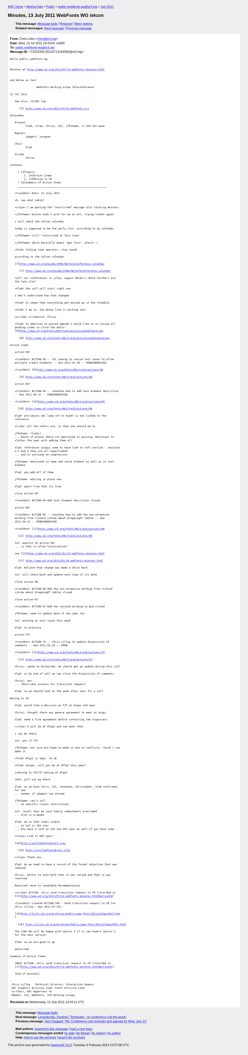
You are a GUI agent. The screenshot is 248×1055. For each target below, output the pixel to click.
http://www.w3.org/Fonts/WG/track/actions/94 (71, 401)
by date (70, 1033)
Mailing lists (35, 6)
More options (84, 23)
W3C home (15, 6)
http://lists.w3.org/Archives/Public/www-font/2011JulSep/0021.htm (70, 913)
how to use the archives (40, 1037)
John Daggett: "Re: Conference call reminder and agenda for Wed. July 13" (95, 1021)
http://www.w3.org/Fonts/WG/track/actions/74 (71, 652)
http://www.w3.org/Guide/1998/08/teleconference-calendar (62, 263)
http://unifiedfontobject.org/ (43, 843)
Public (50, 6)
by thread (83, 1033)
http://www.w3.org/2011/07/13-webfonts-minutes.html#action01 (66, 896)
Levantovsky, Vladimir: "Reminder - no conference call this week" (82, 1017)
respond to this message (51, 1029)
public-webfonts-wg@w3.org (77, 6)
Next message (54, 28)
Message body (48, 23)
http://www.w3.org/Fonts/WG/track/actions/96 (71, 528)
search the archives (71, 1037)
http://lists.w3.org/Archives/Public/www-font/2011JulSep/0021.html (76, 924)
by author (114, 1033)
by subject (99, 1033)
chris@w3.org (46, 38)
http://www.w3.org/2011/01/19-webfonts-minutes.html (66, 553)
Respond (66, 23)
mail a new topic (81, 1029)
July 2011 (107, 6)
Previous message (79, 28)
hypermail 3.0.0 (61, 1045)
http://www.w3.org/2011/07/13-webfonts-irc (57, 108)
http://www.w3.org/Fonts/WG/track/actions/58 (69, 369)
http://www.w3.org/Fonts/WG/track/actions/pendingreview (61, 330)
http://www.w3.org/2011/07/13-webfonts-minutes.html (66, 69)
